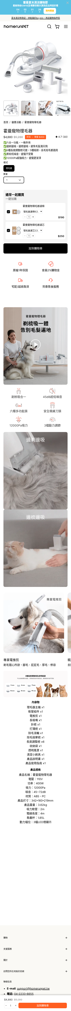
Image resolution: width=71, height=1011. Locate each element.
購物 (5, 937)
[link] (16, 211)
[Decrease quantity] (5, 1005)
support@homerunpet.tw (33, 988)
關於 (5, 960)
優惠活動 (16, 122)
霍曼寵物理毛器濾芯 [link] (33, 224)
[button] (49, 26)
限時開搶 (50, 10)
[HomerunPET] (16, 26)
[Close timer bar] (67, 2)
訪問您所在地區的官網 (13, 971)
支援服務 (7, 949)
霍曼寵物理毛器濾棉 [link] (33, 205)
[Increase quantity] (15, 1005)
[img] (61, 137)
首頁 (5, 122)
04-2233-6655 (24, 994)
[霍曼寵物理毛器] (11, 108)
